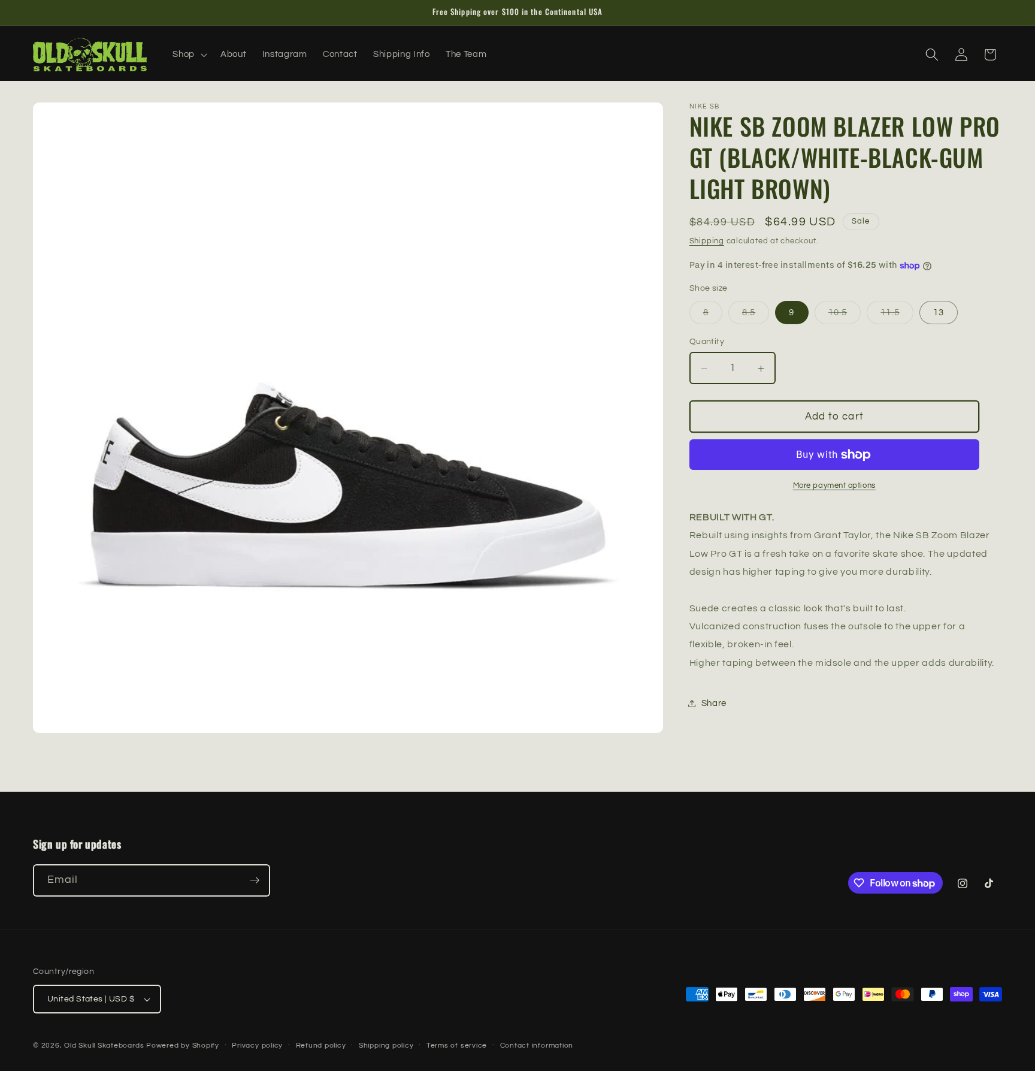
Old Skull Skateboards (104, 1045)
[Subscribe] (254, 880)
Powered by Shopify (182, 1045)
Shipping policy (386, 1045)
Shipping (706, 241)
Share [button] (714, 703)
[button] (189, 54)
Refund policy (321, 1045)
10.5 (844, 315)
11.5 (896, 315)
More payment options (834, 486)
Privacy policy (257, 1045)
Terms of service (456, 1045)
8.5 (755, 315)
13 (938, 312)
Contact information (537, 1045)
